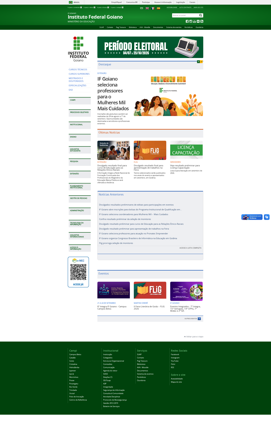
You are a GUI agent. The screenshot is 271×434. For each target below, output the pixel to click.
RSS (172, 367)
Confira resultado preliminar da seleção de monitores (125, 219)
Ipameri (72, 370)
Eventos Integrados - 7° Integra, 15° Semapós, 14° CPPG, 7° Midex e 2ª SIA (185, 308)
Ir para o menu (89, 7)
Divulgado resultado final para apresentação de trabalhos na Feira (148, 167)
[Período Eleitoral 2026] (150, 47)
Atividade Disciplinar (111, 396)
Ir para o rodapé (117, 7)
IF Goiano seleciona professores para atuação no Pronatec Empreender (133, 233)
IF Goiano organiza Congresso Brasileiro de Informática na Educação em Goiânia (138, 238)
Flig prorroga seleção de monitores (116, 243)
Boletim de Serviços (111, 406)
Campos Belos (75, 354)
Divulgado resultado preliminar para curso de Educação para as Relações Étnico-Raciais (141, 223)
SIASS (105, 374)
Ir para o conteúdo (75, 7)
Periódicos (188, 27)
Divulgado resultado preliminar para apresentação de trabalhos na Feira (134, 228)
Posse (71, 380)
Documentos (158, 27)
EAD (71, 89)
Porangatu (73, 383)
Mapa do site (198, 7)
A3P (104, 383)
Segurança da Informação (114, 390)
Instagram (175, 358)
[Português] (141, 8)
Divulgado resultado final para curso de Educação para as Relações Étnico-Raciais (112, 167)
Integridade (108, 387)
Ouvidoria (199, 27)
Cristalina (73, 364)
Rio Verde (73, 387)
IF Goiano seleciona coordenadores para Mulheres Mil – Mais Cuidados (133, 214)
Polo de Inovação (76, 396)
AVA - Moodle (145, 27)
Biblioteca (133, 27)
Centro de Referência (78, 400)
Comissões (107, 364)
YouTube (174, 361)
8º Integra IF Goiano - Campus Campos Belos (111, 307)
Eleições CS (107, 377)
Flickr (173, 364)
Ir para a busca (103, 7)
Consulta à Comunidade (113, 393)
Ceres (71, 361)
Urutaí (72, 393)
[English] (147, 8)
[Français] (153, 8)
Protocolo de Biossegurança (115, 400)
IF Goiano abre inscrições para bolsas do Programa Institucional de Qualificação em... (140, 209)
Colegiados (107, 358)
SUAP (102, 27)
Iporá (71, 374)
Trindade (73, 390)
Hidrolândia (74, 367)
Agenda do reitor (110, 370)
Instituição (107, 354)
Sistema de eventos (174, 27)
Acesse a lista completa (190, 248)
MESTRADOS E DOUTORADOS (76, 79)
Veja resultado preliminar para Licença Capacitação (185, 166)
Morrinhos (73, 377)
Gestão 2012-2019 (110, 403)
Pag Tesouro (121, 27)
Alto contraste (185, 7)
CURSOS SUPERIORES (79, 74)
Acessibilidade (172, 7)
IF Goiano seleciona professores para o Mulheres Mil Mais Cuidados (113, 93)
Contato (110, 27)
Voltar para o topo (194, 336)
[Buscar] (200, 15)
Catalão (72, 358)
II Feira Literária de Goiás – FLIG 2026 (149, 307)
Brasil (77, 2)
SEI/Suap (107, 380)
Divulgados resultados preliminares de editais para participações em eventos (136, 204)
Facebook (175, 354)
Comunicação (109, 367)
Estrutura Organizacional (113, 361)
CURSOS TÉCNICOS (78, 69)
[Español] (158, 8)
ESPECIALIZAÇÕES (77, 85)
